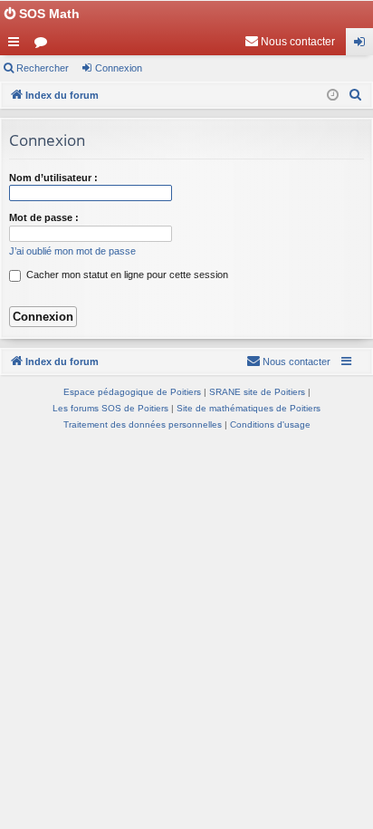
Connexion (118, 68)
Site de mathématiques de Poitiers (248, 408)
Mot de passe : (44, 217)
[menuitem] (290, 41)
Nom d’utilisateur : (53, 177)
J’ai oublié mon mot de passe (72, 251)
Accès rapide (17, 45)
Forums (44, 45)
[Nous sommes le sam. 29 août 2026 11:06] (333, 95)
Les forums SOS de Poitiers (110, 408)
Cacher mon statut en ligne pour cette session (126, 274)
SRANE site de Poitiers (257, 392)
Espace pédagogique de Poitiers (132, 392)
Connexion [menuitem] (363, 45)
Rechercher (42, 68)
